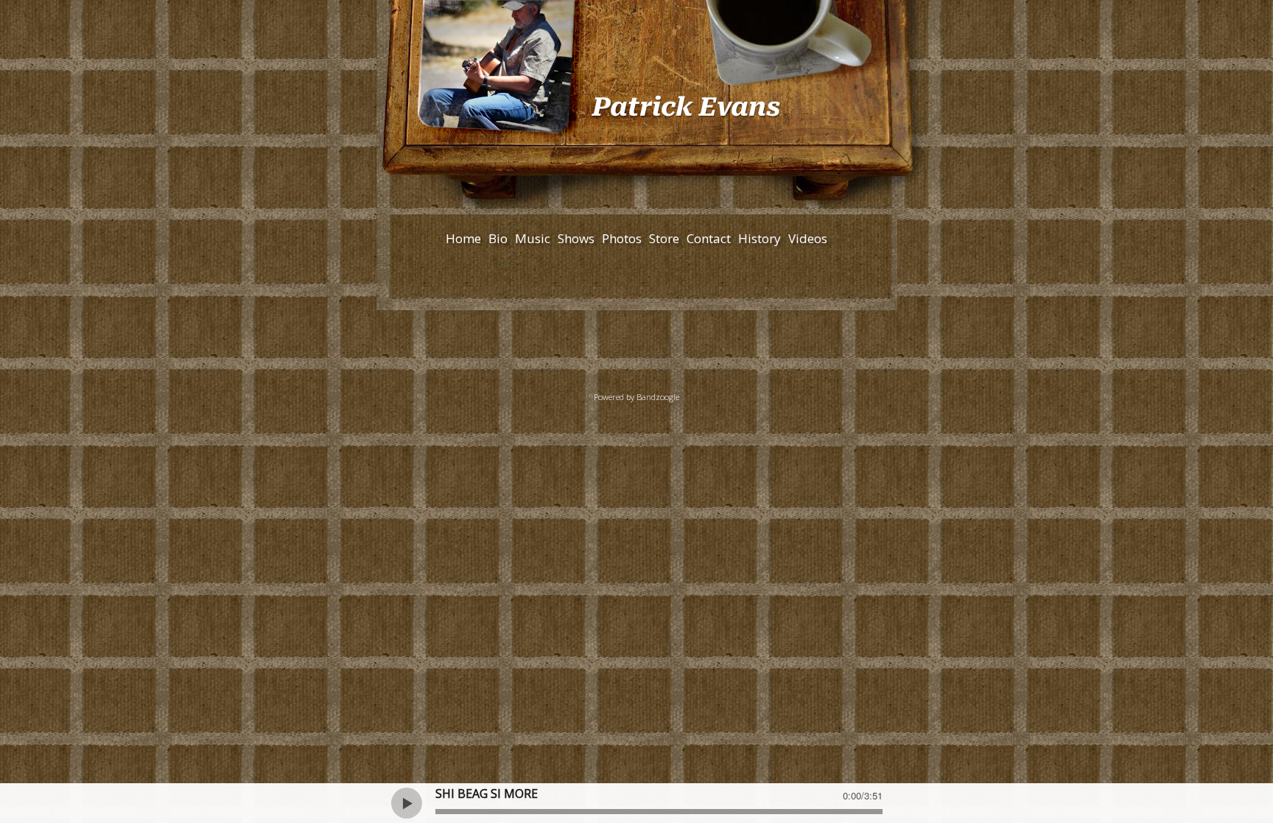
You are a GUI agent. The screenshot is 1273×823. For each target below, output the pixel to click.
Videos (807, 238)
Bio (498, 238)
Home (463, 238)
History (759, 238)
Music (532, 238)
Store (664, 238)
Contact (709, 238)
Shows (576, 238)
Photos (622, 238)
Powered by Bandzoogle (636, 396)
